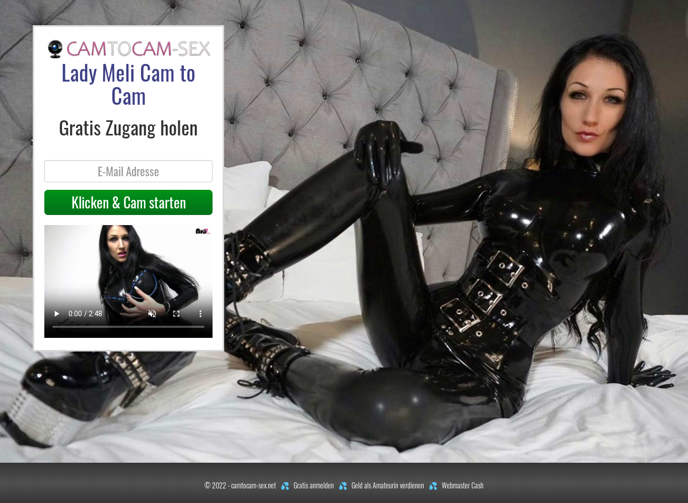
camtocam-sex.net (253, 485)
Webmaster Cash (463, 485)
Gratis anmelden (314, 485)
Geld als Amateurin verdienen (388, 485)
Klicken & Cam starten (129, 202)
